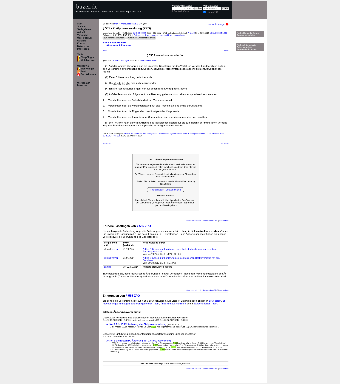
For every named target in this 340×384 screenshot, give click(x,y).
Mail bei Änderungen (217, 24)
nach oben (223, 221)
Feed (83, 71)
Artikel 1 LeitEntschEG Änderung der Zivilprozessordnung (138, 340)
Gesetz (187, 11)
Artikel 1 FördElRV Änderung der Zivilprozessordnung (136, 324)
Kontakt (81, 43)
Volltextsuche (210, 6)
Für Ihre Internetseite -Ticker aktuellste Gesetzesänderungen (247, 47)
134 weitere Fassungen (114, 38)
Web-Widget (87, 69)
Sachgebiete (84, 29)
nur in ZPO (212, 12)
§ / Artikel (177, 11)
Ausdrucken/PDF (210, 221)
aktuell (107, 258)
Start (79, 24)
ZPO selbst (215, 300)
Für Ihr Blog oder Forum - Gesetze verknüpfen (248, 34)
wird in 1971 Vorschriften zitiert (141, 38)
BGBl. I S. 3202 (139, 33)
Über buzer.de (84, 38)
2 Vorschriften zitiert (148, 61)
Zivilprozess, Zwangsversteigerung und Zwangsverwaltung (159, 35)
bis (123, 83)
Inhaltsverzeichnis (194, 221)
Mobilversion (88, 60)
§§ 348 (117, 83)
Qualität (81, 41)
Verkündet (82, 35)
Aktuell (81, 32)
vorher (115, 249)
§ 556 (224, 50)
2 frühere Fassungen (120, 61)
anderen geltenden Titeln (145, 303)
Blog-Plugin (87, 57)
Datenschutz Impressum (84, 47)
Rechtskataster (89, 74)
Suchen (81, 26)
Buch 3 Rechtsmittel (115, 42)
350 (128, 83)
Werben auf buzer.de (83, 84)
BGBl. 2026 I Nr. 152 (218, 33)
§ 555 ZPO (144, 226)
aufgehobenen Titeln (205, 303)
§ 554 (107, 50)
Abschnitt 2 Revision (119, 45)
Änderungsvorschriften (173, 303)
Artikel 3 (191, 33)
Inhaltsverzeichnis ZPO (130, 24)
